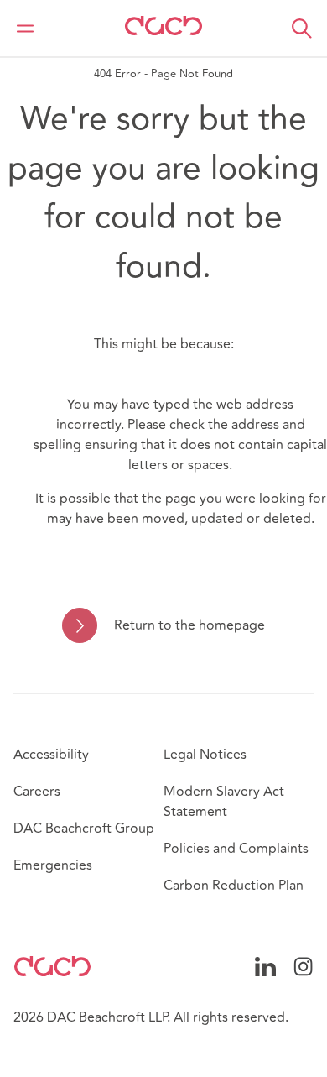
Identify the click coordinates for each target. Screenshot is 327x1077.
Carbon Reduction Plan (234, 886)
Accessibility (51, 755)
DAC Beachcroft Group (83, 828)
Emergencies (52, 865)
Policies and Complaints (236, 849)
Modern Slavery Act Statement (224, 802)
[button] (301, 28)
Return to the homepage (189, 625)
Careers (36, 792)
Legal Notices (205, 755)
